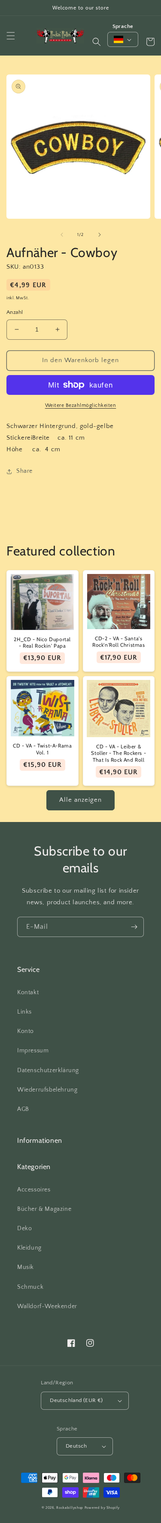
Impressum (33, 1050)
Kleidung (29, 1247)
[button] (10, 35)
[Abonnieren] (134, 927)
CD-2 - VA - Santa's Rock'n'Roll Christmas (118, 641)
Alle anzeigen (80, 799)
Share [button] (24, 471)
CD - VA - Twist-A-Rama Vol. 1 (42, 749)
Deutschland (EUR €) (76, 1400)
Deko (24, 1228)
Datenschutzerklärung (48, 1070)
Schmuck (30, 1287)
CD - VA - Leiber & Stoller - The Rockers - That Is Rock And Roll (118, 753)
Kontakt (28, 992)
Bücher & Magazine (44, 1209)
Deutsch (76, 1446)
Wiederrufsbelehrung (47, 1089)
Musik (25, 1267)
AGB (23, 1109)
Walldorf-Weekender (47, 1306)
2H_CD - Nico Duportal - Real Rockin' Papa (42, 642)
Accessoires (34, 1189)
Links (24, 1011)
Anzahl (14, 312)
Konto (25, 1031)
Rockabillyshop (69, 1508)
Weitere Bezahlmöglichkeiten (80, 405)
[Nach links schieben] (61, 234)
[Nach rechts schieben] (99, 234)
